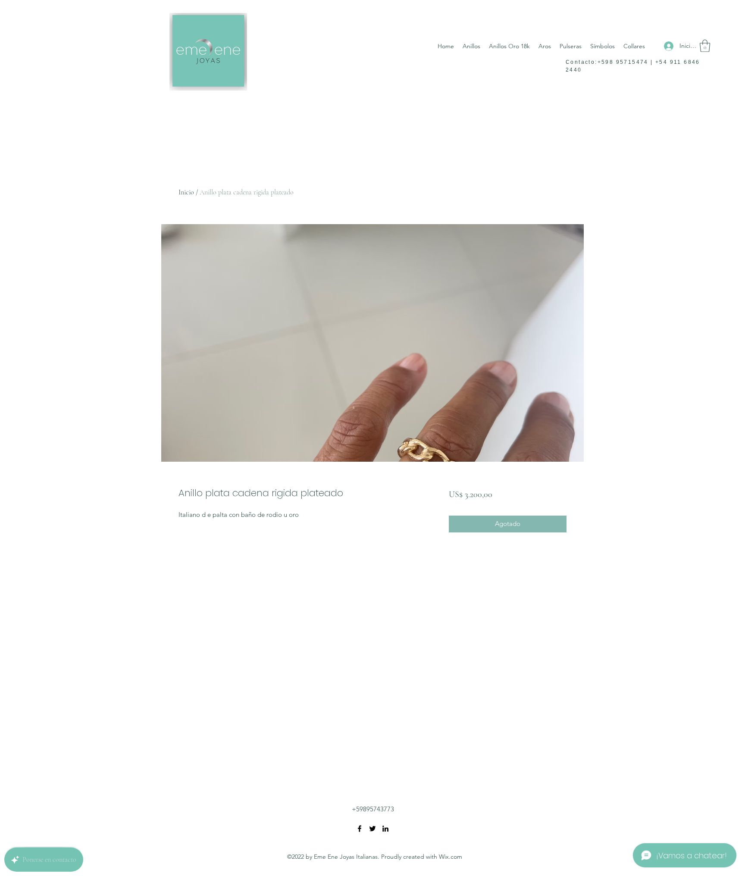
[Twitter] (372, 828)
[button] (705, 46)
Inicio (186, 192)
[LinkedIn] (385, 828)
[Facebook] (359, 828)
